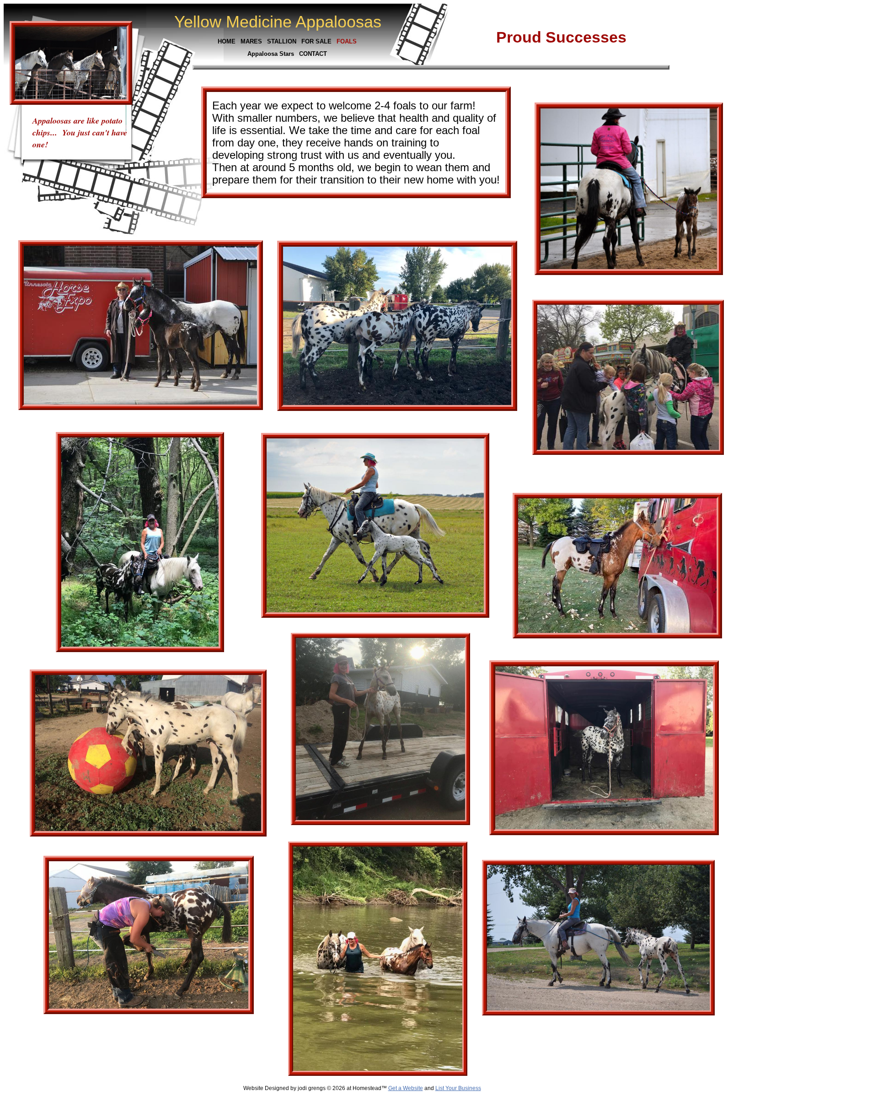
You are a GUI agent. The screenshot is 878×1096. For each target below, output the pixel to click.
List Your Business (458, 1088)
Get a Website (405, 1088)
